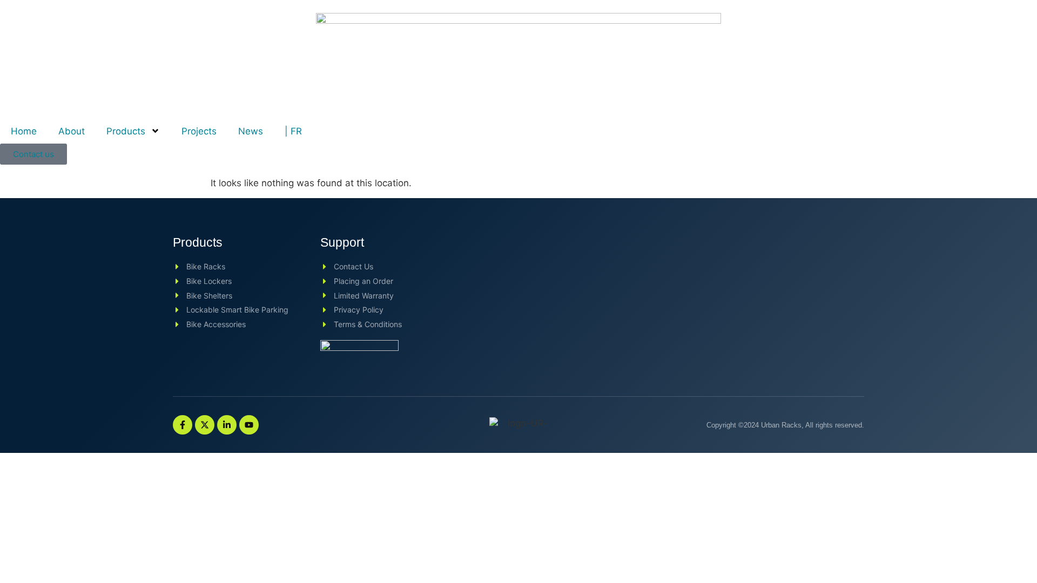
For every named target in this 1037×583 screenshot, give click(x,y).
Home (24, 131)
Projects (199, 131)
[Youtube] (249, 425)
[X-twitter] (204, 425)
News (250, 131)
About (71, 131)
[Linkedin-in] (227, 425)
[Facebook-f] (182, 425)
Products (125, 131)
